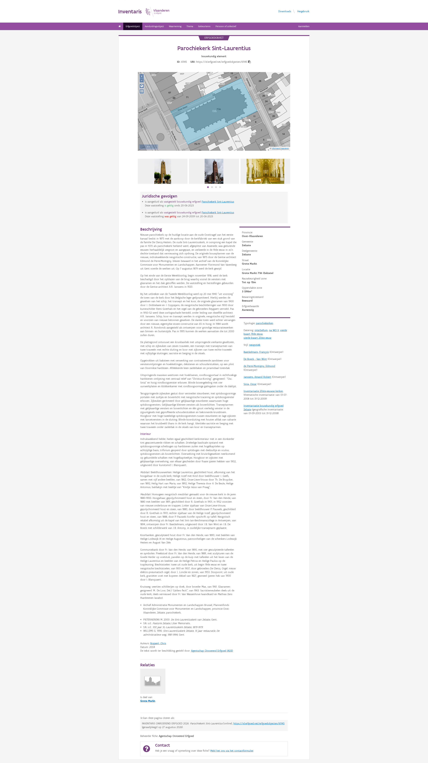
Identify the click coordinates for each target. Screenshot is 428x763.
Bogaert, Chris (158, 643)
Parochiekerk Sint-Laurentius (218, 201)
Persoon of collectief (226, 26)
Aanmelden (303, 26)
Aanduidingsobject (154, 26)
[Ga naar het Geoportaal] (142, 86)
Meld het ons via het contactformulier (231, 750)
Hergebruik (303, 11)
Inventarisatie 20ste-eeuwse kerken (263, 391)
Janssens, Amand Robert (257, 376)
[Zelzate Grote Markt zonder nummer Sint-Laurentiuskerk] (214, 171)
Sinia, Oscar (250, 384)
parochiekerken (264, 323)
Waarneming (175, 26)
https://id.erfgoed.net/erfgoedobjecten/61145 (259, 723)
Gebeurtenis (204, 26)
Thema (189, 26)
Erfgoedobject (133, 26)
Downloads (284, 11)
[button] (208, 187)
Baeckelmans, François (256, 352)
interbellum (261, 330)
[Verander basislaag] (142, 91)
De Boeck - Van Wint (255, 359)
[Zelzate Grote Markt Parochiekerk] (162, 171)
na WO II (274, 330)
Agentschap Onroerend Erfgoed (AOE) (212, 650)
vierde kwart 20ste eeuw (257, 337)
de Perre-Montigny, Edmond (259, 366)
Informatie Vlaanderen (280, 148)
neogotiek (254, 344)
